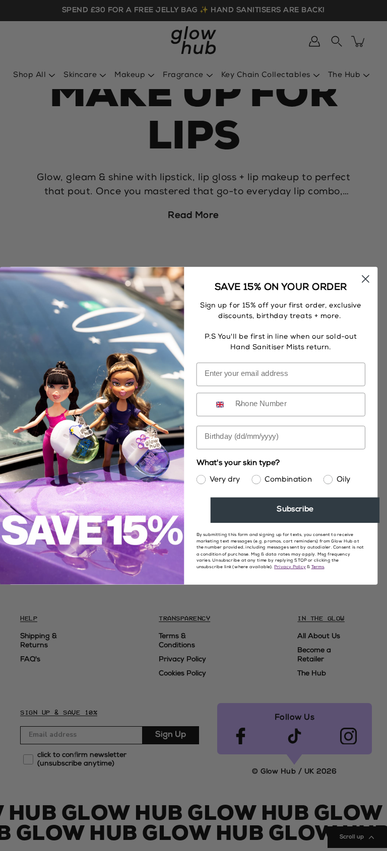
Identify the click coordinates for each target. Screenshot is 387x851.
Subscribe (295, 510)
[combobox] (228, 404)
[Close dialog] (365, 278)
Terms (318, 567)
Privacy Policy (290, 567)
